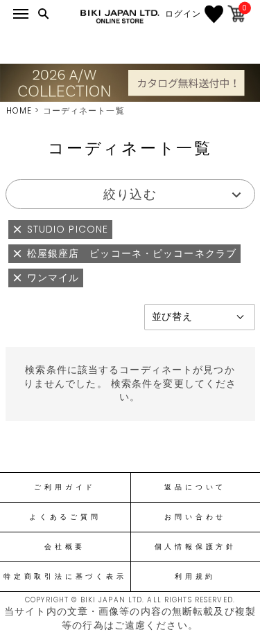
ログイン (183, 13)
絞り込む (129, 194)
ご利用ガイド (65, 487)
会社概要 (64, 547)
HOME (19, 110)
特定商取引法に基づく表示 (64, 577)
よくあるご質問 (65, 517)
